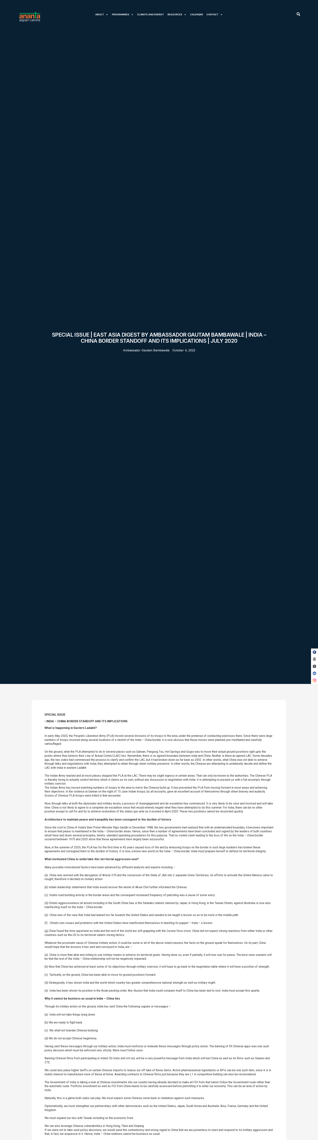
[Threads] (314, 659)
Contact (212, 14)
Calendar (196, 14)
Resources (174, 14)
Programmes (120, 14)
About (99, 14)
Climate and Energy (150, 14)
